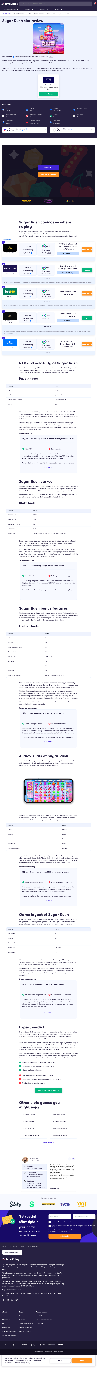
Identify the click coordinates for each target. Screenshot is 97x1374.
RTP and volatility (18, 14)
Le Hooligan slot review (59, 1128)
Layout (60, 14)
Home (4, 1246)
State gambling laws (25, 1327)
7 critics (49, 347)
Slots (28, 1246)
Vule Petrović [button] (7, 57)
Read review (87, 249)
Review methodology (9, 1335)
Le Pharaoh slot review (59, 1121)
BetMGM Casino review (10, 321)
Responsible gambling (9, 1331)
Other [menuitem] (57, 9)
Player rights (6, 1327)
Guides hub (39, 1323)
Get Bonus (48, 94)
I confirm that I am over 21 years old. (61, 1221)
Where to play (6, 13)
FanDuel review (10, 348)
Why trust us (6, 1320)
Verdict (67, 14)
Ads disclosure (7, 239)
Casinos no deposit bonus (44, 1320)
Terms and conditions (26, 1323)
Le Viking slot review (58, 1114)
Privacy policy (23, 1316)
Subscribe (66, 1236)
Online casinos (13, 1246)
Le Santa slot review (29, 1121)
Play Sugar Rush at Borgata (48, 1090)
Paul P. (51, 57)
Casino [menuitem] (28, 9)
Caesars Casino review (9, 253)
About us (5, 1316)
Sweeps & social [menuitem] (10, 9)
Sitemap (22, 1320)
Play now (87, 270)
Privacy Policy (25, 1363)
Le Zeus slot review (29, 1114)
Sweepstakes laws (25, 1331)
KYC (3, 1323)
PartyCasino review (10, 274)
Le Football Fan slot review (31, 1135)
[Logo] (10, 3)
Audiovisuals (51, 14)
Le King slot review (28, 1128)
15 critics (49, 273)
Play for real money (48, 174)
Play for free (48, 167)
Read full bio (54, 1188)
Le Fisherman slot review (59, 1135)
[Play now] (10, 268)
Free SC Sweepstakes (43, 1316)
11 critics (49, 296)
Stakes (29, 14)
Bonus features (39, 14)
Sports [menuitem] (42, 9)
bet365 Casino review (10, 297)
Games (22, 1246)
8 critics (49, 252)
